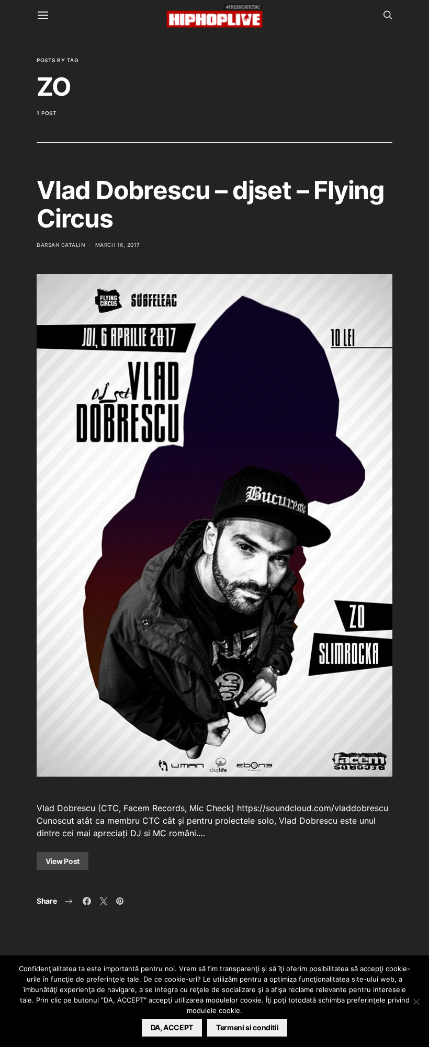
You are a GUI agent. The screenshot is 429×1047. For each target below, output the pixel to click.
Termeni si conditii (247, 1027)
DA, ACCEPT (172, 1027)
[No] (416, 1001)
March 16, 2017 (117, 245)
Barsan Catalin (61, 245)
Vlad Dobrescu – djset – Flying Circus (210, 204)
